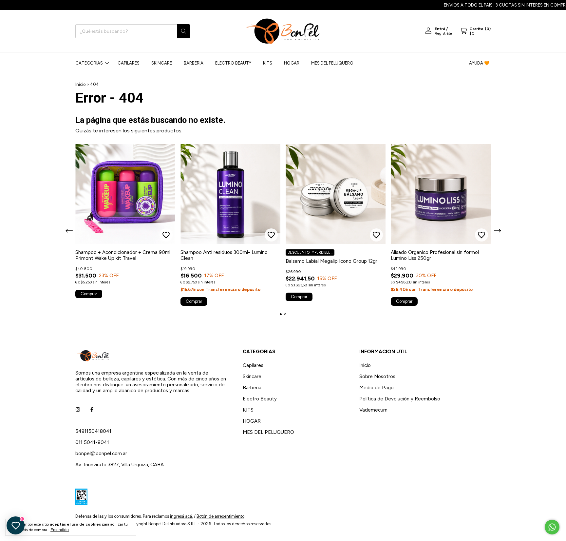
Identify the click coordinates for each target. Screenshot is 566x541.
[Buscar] (183, 31)
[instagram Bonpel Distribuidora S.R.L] (77, 410)
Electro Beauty (233, 63)
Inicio (80, 84)
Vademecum (373, 410)
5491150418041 (93, 431)
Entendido (59, 530)
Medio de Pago (376, 388)
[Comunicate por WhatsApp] (552, 527)
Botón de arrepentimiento (220, 516)
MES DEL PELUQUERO (332, 63)
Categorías (89, 63)
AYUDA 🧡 (479, 63)
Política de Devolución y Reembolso (399, 399)
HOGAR (291, 63)
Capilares (129, 63)
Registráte (443, 33)
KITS (267, 63)
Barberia (193, 63)
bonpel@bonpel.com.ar (101, 453)
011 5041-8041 (92, 442)
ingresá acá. (181, 516)
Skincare (161, 63)
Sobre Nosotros (377, 376)
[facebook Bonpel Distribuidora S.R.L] (91, 410)
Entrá (440, 29)
